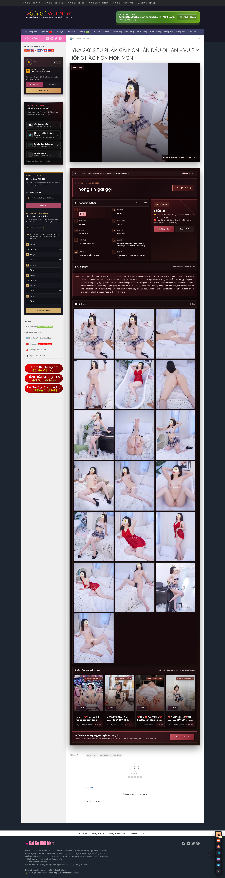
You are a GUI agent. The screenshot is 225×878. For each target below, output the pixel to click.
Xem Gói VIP (44, 90)
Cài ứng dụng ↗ (188, 173)
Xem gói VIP (184, 229)
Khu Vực (59, 31)
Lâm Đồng (87, 38)
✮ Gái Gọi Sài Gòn (31, 3)
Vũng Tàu (180, 31)
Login (90, 788)
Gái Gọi (84, 31)
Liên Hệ (133, 833)
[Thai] (49, 50)
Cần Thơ (192, 31)
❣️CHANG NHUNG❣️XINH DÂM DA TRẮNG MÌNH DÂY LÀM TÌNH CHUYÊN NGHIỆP (180, 719)
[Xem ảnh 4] (94, 384)
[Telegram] (51, 38)
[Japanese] (36, 50)
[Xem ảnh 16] (94, 587)
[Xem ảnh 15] (175, 536)
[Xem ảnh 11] (135, 486)
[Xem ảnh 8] (135, 435)
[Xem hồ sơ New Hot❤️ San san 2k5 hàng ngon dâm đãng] (88, 693)
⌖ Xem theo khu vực (182, 737)
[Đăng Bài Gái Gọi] (43, 382)
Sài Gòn (96, 31)
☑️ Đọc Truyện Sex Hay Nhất (38, 338)
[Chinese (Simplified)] (25, 50)
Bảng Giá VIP (98, 833)
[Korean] (42, 50)
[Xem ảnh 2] (135, 334)
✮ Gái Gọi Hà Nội (76, 3)
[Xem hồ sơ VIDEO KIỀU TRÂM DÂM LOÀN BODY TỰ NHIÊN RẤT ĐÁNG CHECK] (119, 693)
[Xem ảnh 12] (175, 486)
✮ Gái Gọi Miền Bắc (147, 3)
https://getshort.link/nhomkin (66, 873)
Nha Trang (142, 31)
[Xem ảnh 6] (175, 384)
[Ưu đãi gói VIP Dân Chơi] (43, 392)
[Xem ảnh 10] (94, 486)
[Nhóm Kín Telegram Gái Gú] (43, 372)
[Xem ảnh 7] (94, 435)
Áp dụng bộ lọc (44, 310)
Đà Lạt (75, 38)
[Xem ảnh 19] (94, 638)
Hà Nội (106, 31)
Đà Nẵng (129, 31)
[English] (32, 50)
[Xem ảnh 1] (94, 334)
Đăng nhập (35, 84)
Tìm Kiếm (70, 31)
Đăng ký (53, 84)
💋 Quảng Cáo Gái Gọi (36, 350)
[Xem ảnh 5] (135, 384)
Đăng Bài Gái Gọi (117, 833)
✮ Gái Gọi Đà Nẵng (54, 3)
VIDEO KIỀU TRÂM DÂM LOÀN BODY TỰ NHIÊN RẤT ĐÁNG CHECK (118, 719)
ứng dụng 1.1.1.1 (102, 173)
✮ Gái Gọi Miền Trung (123, 3)
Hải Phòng (117, 31)
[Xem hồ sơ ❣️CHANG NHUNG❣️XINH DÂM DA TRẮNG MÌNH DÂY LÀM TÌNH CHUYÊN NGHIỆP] (180, 693)
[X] (56, 38)
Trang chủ (32, 31)
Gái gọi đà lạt (116, 755)
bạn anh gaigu (92, 755)
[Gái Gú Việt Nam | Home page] (49, 15)
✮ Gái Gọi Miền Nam (98, 3)
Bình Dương (155, 31)
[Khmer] (39, 50)
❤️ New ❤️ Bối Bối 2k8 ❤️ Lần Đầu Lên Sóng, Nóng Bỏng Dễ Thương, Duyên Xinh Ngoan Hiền (149, 719)
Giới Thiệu (82, 833)
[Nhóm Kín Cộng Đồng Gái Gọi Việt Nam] (60, 38)
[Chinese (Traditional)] (29, 50)
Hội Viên (46, 31)
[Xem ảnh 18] (175, 587)
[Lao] (46, 50)
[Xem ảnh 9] (175, 435)
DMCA (144, 833)
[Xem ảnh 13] (94, 536)
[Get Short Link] (47, 38)
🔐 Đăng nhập (164, 229)
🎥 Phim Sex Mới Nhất (35, 332)
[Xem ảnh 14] (135, 536)
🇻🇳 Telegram (38, 344)
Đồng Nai (168, 31)
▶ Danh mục (39, 326)
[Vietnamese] (52, 50)
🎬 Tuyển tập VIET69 (35, 355)
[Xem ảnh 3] (175, 334)
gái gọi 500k (104, 755)
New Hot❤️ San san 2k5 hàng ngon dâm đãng (87, 718)
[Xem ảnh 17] (135, 587)
